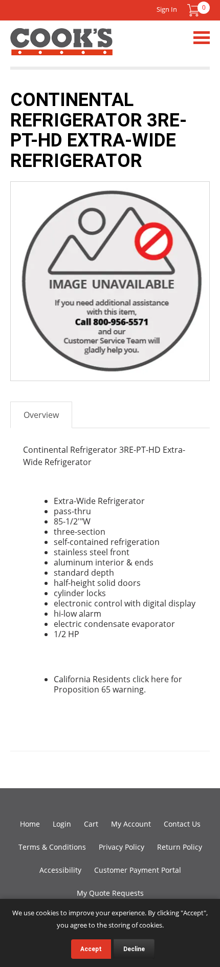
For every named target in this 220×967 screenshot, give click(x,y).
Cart (91, 824)
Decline (134, 949)
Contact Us (182, 824)
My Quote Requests (110, 893)
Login (62, 824)
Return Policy (179, 847)
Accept (91, 949)
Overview (41, 415)
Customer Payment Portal (137, 870)
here (160, 679)
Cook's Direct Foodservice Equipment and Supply (61, 47)
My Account (131, 824)
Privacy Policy (121, 847)
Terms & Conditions (52, 847)
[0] (193, 10)
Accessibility (60, 870)
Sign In (167, 9)
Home (30, 824)
